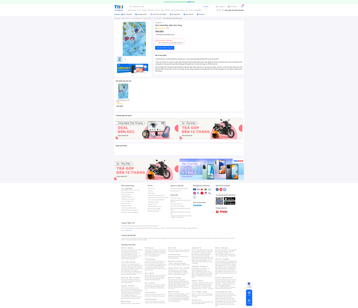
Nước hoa (127, 296)
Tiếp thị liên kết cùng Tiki (154, 206)
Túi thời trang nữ (150, 292)
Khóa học (205, 282)
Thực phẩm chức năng (130, 289)
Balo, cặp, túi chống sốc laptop (179, 250)
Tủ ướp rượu (232, 256)
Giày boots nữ (151, 278)
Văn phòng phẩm (205, 302)
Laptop (183, 274)
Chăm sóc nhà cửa (131, 274)
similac (223, 238)
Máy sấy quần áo (223, 256)
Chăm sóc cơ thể (129, 291)
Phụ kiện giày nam (153, 288)
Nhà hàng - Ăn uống (200, 285)
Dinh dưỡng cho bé (129, 254)
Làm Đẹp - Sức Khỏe (127, 286)
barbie (145, 238)
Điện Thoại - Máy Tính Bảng (130, 277)
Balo (169, 250)
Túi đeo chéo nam (154, 301)
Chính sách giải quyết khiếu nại (156, 199)
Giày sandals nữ (154, 276)
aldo (181, 238)
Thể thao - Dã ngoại (199, 253)
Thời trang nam (150, 259)
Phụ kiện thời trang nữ (174, 256)
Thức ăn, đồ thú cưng (129, 273)
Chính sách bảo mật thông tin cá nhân (158, 197)
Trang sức (171, 263)
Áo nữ (146, 250)
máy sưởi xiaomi (227, 299)
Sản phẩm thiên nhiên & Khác (130, 293)
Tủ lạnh (220, 251)
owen (149, 238)
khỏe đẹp (151, 10)
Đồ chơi (138, 250)
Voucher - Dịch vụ (197, 280)
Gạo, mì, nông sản (130, 268)
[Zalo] (224, 189)
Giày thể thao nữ (228, 271)
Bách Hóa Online (173, 292)
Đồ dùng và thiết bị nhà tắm (179, 284)
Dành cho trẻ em (129, 271)
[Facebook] (217, 189)
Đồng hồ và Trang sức (175, 261)
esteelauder (132, 238)
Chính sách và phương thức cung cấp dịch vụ (180, 209)
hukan (134, 239)
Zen (161, 22)
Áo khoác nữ (157, 251)
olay (219, 238)
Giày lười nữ (159, 278)
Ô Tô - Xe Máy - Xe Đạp (199, 292)
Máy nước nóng (225, 254)
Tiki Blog (150, 191)
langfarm (129, 239)
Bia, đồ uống (127, 270)
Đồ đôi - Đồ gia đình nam (156, 265)
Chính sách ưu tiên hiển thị (177, 206)
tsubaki (145, 239)
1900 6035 (129, 230)
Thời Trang (206, 250)
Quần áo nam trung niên (154, 268)
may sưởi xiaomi (223, 298)
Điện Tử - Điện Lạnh (221, 248)
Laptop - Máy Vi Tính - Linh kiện (178, 268)
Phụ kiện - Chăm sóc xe (198, 294)
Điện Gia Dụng (125, 301)
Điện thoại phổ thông (129, 281)
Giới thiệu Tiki (151, 188)
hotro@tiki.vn (135, 210)
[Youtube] (220, 189)
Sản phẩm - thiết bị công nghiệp (202, 259)
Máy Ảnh (229, 288)
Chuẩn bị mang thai (130, 259)
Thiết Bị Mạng (177, 273)
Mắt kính (183, 256)
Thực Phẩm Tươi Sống (128, 262)
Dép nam (153, 286)
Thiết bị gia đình (135, 303)
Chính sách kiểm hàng (127, 201)
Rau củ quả (127, 265)
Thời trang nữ (149, 248)
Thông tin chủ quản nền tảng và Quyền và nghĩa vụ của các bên (180, 216)
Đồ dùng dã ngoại (226, 262)
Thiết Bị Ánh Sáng (225, 281)
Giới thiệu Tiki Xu (152, 204)
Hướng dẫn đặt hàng (126, 196)
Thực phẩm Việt (135, 265)
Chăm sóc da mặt (126, 288)
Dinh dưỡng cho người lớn (131, 256)
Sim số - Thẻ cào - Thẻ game (205, 288)
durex (158, 238)
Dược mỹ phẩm (136, 298)
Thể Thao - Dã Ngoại (222, 259)
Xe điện (207, 294)
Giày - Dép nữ (149, 273)
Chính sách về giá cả (176, 198)
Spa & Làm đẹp (203, 284)
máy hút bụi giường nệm (225, 300)
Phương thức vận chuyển (127, 199)
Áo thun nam (148, 261)
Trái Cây (123, 264)
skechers (176, 238)
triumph (185, 238)
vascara (123, 238)
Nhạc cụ (181, 287)
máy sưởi (217, 294)
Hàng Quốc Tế (196, 248)
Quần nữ (156, 250)
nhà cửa (157, 10)
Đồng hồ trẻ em (186, 264)
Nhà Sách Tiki (196, 300)
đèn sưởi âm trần (222, 304)
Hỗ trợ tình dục (135, 296)
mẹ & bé (144, 10)
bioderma (163, 238)
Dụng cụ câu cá (223, 267)
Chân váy (156, 253)
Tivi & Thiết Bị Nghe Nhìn (201, 261)
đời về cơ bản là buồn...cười (179, 10)
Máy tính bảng (128, 282)
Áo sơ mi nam (155, 262)
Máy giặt (220, 253)
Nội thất (176, 282)
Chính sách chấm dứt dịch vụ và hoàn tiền (180, 212)
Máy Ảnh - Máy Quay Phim (224, 277)
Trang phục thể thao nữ (221, 261)
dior (127, 238)
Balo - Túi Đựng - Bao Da (225, 284)
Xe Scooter (206, 295)
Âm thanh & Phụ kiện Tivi (221, 250)
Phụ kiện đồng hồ (176, 264)
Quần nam (155, 261)
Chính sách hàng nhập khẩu (128, 208)
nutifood (190, 238)
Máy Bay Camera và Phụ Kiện (225, 287)
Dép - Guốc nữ (156, 275)
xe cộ (138, 10)
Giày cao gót (148, 275)
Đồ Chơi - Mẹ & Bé (127, 248)
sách (162, 10)
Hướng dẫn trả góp (126, 205)
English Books (201, 303)
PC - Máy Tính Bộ (175, 274)
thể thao (167, 10)
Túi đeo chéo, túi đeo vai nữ (152, 294)
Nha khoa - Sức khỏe (201, 287)
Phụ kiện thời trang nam (178, 257)
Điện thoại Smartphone (127, 279)
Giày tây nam (156, 285)
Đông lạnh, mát (132, 267)
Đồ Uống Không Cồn (177, 299)
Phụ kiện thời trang (174, 254)
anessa (210, 238)
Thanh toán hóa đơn (197, 282)
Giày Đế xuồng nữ (155, 279)
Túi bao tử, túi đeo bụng (159, 302)
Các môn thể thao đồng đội (226, 268)
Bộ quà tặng (176, 301)
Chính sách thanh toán (176, 204)
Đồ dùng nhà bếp (125, 303)
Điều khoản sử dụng (153, 202)
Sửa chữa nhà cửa (176, 281)
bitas (232, 238)
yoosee (215, 238)
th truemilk (140, 238)
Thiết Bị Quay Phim (225, 287)
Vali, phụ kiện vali (184, 251)
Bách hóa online (199, 257)
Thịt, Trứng (129, 264)
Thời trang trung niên (153, 256)
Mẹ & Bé (202, 256)
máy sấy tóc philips (227, 295)
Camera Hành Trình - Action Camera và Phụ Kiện (225, 282)
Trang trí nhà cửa (172, 279)
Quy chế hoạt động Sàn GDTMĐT (179, 188)
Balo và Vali (172, 248)
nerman (200, 238)
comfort (228, 238)
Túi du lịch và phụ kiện (177, 250)
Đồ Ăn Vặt (174, 298)
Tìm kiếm (205, 6)
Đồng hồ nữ (178, 263)
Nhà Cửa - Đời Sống (174, 277)
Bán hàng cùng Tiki (175, 191)
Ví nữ (162, 294)
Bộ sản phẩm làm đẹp (131, 297)
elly (168, 238)
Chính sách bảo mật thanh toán (156, 195)
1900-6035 (129, 188)
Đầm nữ (151, 250)
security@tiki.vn (134, 212)
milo (171, 238)
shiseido (123, 239)
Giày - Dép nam (150, 283)
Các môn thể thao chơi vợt (225, 269)
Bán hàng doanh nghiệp (154, 208)
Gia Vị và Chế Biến (176, 296)
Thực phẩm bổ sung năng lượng (226, 272)
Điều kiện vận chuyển (153, 211)
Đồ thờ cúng (174, 287)
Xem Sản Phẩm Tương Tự (165, 48)
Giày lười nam (148, 285)
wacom (205, 238)
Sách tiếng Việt (196, 302)
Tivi (219, 254)
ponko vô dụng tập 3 (195, 10)
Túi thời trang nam (151, 299)
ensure (154, 238)
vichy (138, 239)
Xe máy (197, 295)
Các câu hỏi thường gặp (127, 192)
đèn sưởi (223, 294)
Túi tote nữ (155, 296)
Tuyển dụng (151, 193)
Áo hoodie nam (152, 264)
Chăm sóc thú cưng (173, 294)
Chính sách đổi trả (126, 203)
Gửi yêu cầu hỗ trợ (126, 194)
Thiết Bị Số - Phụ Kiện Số (200, 266)
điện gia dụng (132, 10)
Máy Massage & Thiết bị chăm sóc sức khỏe (131, 291)
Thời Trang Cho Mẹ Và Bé (128, 250)
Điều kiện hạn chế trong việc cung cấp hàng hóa (180, 200)
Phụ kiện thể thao (225, 264)
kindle (195, 238)
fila (141, 239)
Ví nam (146, 301)
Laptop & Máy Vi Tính (204, 259)
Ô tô (201, 295)
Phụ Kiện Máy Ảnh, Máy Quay (223, 279)
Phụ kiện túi (161, 296)
